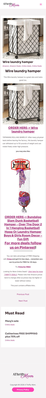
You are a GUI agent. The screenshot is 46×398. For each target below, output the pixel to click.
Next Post (23, 301)
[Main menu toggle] (40, 4)
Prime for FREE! (24, 267)
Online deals (26, 66)
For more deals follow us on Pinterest (23, 245)
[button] (23, 389)
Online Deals (37, 66)
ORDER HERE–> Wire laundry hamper (23, 129)
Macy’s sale (12, 321)
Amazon (6, 66)
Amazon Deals (15, 66)
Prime (9, 259)
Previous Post (23, 294)
